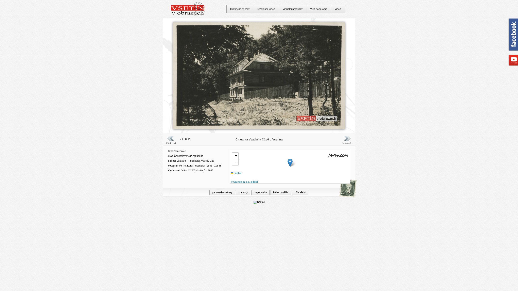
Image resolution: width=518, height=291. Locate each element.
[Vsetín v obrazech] (188, 15)
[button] (290, 163)
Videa (338, 9)
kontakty (243, 192)
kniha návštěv (280, 192)
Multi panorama (318, 9)
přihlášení (300, 192)
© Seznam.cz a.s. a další (244, 181)
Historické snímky (239, 9)
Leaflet (237, 173)
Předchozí (171, 143)
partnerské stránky (222, 192)
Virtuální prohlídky (293, 9)
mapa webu (260, 192)
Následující (347, 143)
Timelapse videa (266, 9)
